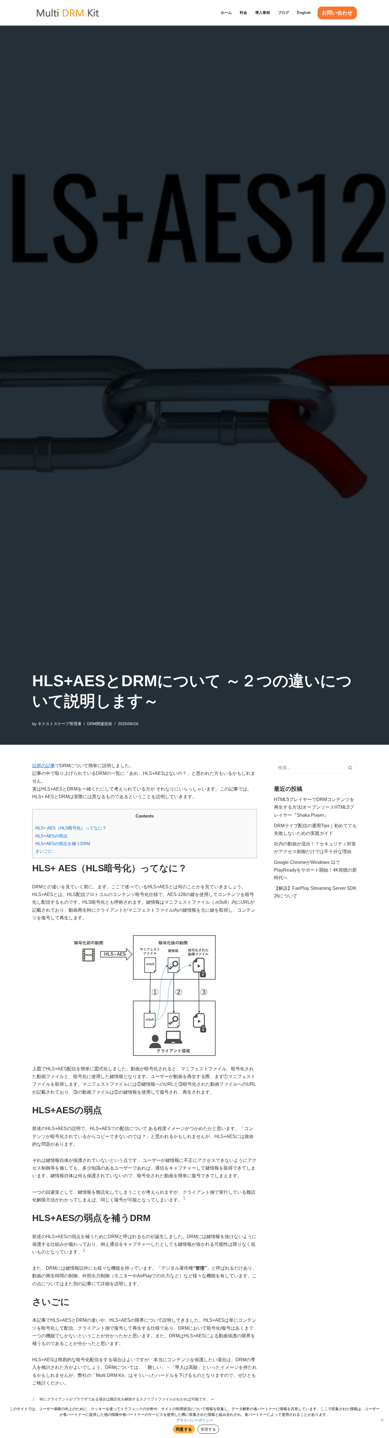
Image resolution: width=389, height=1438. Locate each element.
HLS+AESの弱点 (51, 835)
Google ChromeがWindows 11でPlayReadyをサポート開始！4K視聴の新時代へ (315, 870)
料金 (243, 13)
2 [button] (84, 1250)
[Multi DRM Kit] (67, 12)
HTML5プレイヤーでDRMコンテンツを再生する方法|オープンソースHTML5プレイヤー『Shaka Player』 (314, 807)
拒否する (208, 1429)
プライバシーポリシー (194, 1420)
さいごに (43, 851)
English (304, 13)
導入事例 (262, 13)
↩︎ (212, 1399)
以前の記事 (43, 765)
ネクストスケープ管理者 (59, 723)
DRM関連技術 (99, 723)
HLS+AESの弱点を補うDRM (62, 843)
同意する (184, 1429)
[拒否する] (382, 1420)
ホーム (226, 13)
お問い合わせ (337, 13)
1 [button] (184, 1198)
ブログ (283, 13)
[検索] (350, 768)
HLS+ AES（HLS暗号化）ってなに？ (71, 827)
